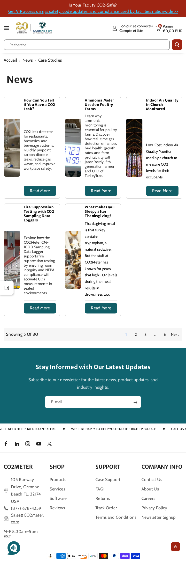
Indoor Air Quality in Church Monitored (162, 104)
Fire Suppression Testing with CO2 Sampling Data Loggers (39, 213)
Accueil (10, 60)
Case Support (108, 479)
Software (58, 498)
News (28, 60)
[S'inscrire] (135, 402)
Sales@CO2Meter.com (27, 518)
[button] (9, 28)
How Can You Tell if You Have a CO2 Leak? (39, 104)
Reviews (57, 507)
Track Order (106, 507)
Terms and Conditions (115, 517)
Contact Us (151, 479)
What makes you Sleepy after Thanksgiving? (100, 211)
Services (57, 488)
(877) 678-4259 (26, 508)
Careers (148, 498)
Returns (102, 498)
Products (58, 479)
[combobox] (86, 45)
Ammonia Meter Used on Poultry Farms (99, 104)
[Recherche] (177, 44)
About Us (150, 488)
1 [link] (126, 334)
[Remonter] (175, 546)
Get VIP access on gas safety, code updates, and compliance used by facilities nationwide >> (93, 11)
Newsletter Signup (158, 517)
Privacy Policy (154, 507)
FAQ (99, 488)
